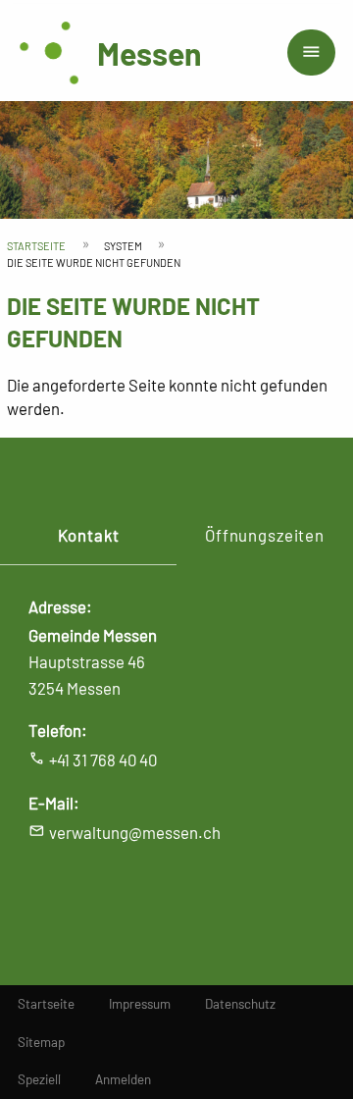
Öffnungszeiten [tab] (265, 535)
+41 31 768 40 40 (103, 759)
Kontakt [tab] (89, 535)
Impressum (140, 1004)
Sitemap (41, 1042)
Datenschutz (240, 1004)
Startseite (36, 245)
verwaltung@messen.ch (135, 832)
